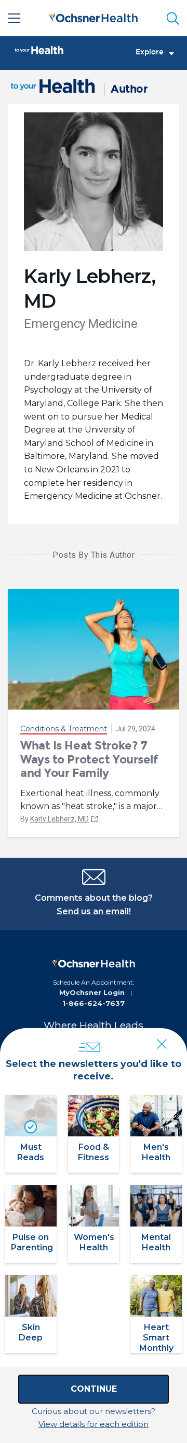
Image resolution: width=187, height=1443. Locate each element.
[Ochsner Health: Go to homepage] (93, 16)
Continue (94, 1389)
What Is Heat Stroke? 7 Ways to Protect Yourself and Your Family (88, 759)
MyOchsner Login (92, 992)
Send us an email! (94, 911)
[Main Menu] (15, 18)
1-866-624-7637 (93, 1003)
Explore (150, 52)
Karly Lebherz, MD (59, 819)
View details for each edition (93, 1424)
